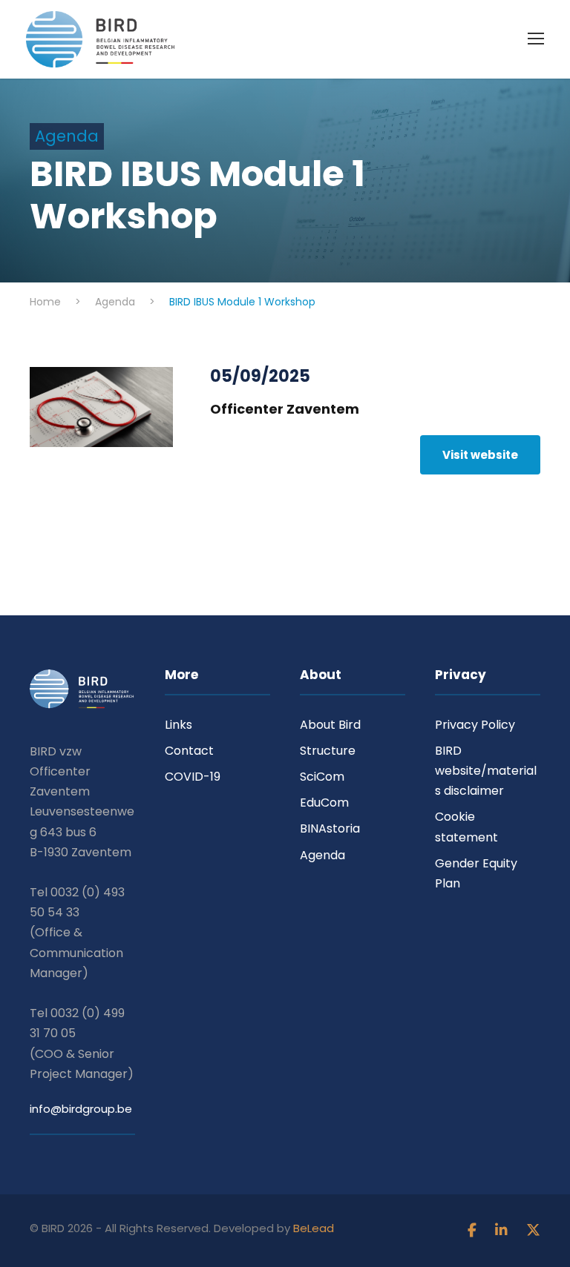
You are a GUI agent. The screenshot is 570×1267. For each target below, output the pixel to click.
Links (178, 724)
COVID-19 (192, 776)
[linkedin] (503, 1230)
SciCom (322, 776)
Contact (189, 750)
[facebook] (474, 1230)
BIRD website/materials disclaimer (486, 770)
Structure (328, 750)
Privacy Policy (475, 724)
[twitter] (533, 1230)
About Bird (330, 724)
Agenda (322, 855)
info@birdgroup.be (81, 1109)
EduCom (324, 802)
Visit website (480, 455)
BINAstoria (330, 828)
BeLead (313, 1228)
